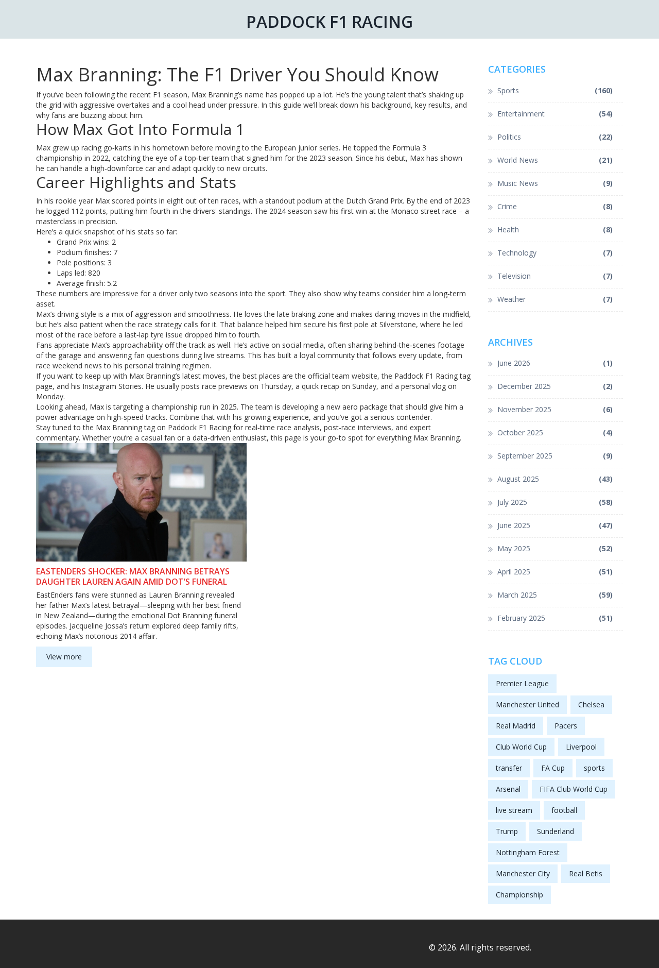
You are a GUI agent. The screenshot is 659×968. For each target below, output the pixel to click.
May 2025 (555, 548)
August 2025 (555, 479)
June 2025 (555, 525)
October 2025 (555, 432)
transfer (509, 768)
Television (555, 276)
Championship (519, 894)
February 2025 (555, 618)
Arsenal (508, 789)
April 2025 (555, 571)
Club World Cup (521, 747)
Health (555, 229)
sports (594, 768)
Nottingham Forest (528, 852)
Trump (507, 831)
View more (64, 656)
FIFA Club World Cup (574, 789)
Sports (555, 90)
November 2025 (555, 409)
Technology (555, 253)
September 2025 (555, 456)
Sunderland (555, 831)
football (564, 810)
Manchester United (527, 704)
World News (555, 160)
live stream (514, 810)
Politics (555, 137)
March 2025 (555, 595)
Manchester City (523, 873)
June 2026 (555, 363)
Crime (555, 206)
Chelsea (591, 704)
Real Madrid (515, 726)
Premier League (522, 683)
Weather (555, 299)
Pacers (565, 726)
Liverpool (581, 747)
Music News (555, 183)
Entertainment (555, 113)
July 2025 (555, 502)
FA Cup (553, 768)
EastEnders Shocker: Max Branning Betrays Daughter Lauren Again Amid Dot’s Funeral (133, 576)
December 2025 (555, 386)
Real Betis (585, 873)
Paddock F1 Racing (329, 21)
